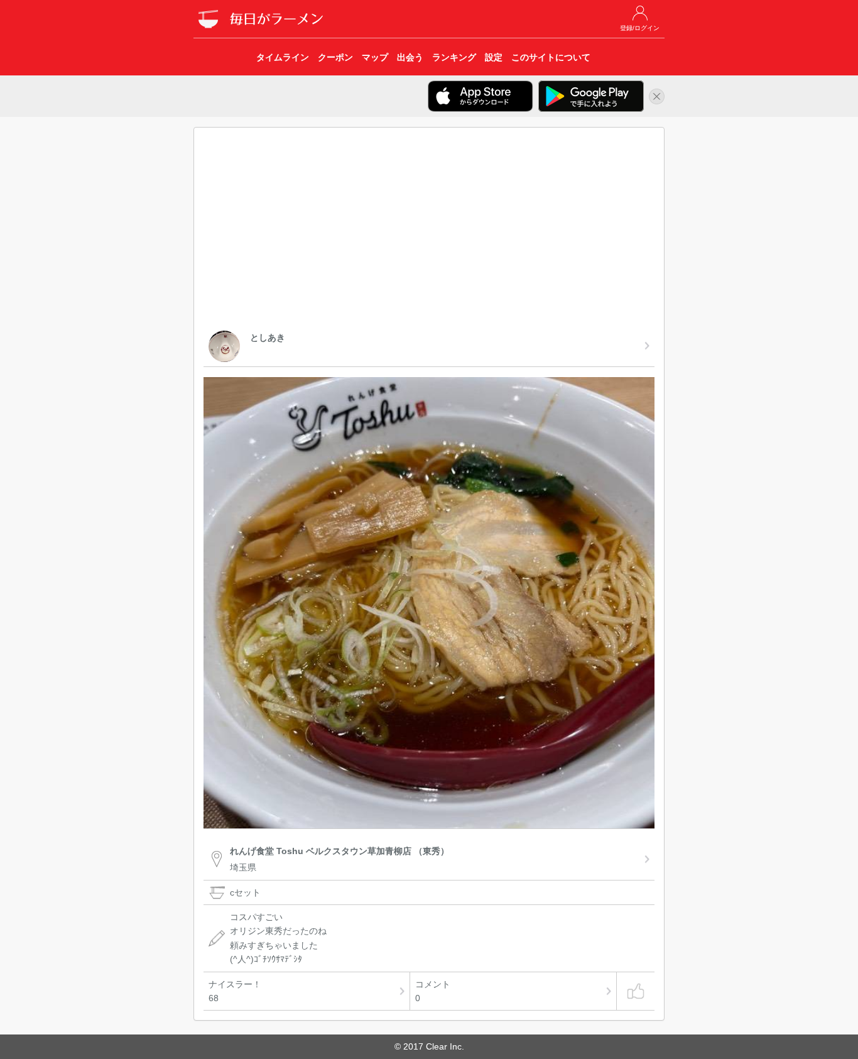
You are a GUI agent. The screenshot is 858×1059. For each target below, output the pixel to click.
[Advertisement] (429, 231)
